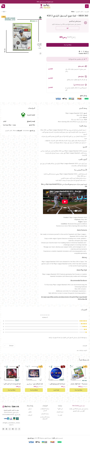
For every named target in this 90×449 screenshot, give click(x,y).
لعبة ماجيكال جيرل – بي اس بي (35, 384)
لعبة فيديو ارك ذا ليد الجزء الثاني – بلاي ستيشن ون (12, 385)
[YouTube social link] (13, 429)
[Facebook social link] (84, 51)
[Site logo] (45, 6)
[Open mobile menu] (87, 6)
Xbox (72, 12)
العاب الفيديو (79, 12)
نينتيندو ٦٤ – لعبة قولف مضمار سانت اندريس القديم (79, 385)
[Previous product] (6, 12)
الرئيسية (87, 12)
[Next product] (2, 12)
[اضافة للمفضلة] (71, 366)
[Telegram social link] (79, 51)
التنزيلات (30, 415)
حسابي (30, 409)
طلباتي (30, 412)
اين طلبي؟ (60, 409)
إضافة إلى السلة (67, 45)
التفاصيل (50, 69)
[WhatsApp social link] (82, 51)
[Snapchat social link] (6, 429)
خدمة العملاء (60, 412)
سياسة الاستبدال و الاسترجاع (45, 418)
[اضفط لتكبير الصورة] (40, 54)
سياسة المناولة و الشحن (45, 410)
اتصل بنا (60, 415)
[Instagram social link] (16, 429)
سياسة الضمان (45, 414)
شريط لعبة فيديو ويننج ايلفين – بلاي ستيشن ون (57, 385)
